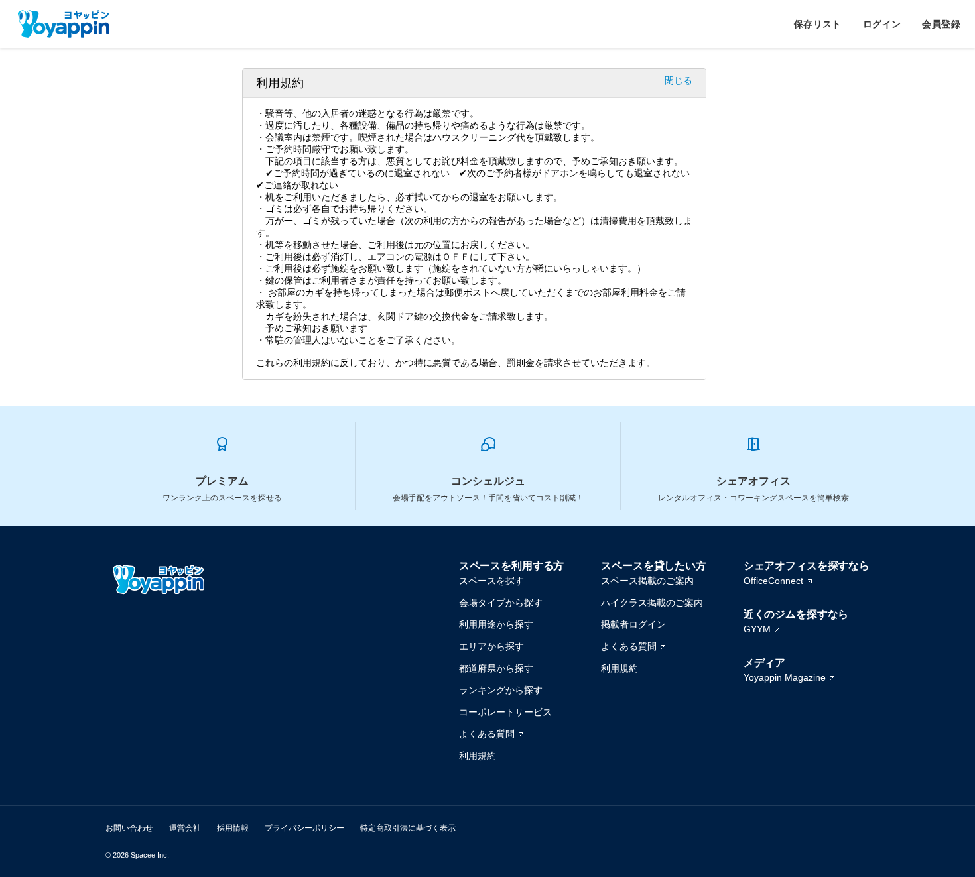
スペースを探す (491, 580)
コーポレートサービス (505, 712)
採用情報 (233, 828)
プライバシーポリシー (304, 828)
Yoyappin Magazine (785, 677)
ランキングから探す (501, 690)
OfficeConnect (773, 580)
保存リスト (818, 24)
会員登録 (941, 24)
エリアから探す (491, 646)
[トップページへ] (64, 24)
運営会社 (185, 828)
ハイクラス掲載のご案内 (652, 602)
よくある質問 (487, 734)
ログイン (882, 24)
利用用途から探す (496, 624)
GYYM (757, 629)
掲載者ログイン (633, 624)
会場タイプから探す (501, 602)
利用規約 (477, 755)
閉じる (678, 80)
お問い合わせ (129, 828)
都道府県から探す (496, 668)
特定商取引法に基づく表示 (408, 828)
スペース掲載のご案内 (647, 580)
